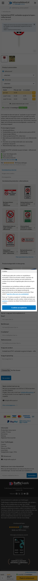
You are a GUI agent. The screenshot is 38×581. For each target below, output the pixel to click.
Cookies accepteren (19, 308)
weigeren (5, 301)
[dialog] (19, 290)
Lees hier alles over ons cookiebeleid (18, 294)
